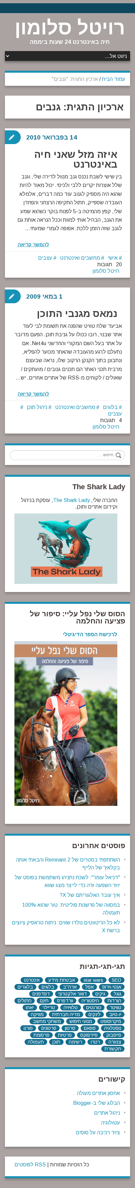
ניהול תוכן (37, 407)
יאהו (30, 1007)
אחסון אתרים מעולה (98, 1093)
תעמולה (36, 1042)
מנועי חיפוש (80, 1021)
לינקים (94, 1014)
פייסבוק (113, 1035)
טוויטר (115, 1007)
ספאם (90, 1028)
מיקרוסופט (111, 1021)
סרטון (70, 1028)
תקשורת (113, 1048)
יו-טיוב (115, 1014)
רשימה (75, 1042)
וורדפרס (65, 1000)
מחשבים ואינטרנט (80, 258)
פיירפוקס (89, 1035)
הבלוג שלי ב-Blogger (96, 1103)
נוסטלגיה (112, 1028)
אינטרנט (32, 980)
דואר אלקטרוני (72, 993)
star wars (93, 980)
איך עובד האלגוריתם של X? (90, 895)
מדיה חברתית (66, 1014)
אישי (113, 258)
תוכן (56, 1042)
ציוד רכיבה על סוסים (98, 1132)
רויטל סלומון (70, 28)
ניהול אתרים (107, 1113)
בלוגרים (25, 987)
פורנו (28, 1028)
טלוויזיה (71, 1007)
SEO (116, 980)
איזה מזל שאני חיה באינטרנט (75, 159)
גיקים (100, 993)
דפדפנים (41, 993)
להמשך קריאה (33, 244)
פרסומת (41, 1035)
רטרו (95, 1042)
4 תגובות (111, 420)
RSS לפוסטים (30, 1164)
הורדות (114, 1000)
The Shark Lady (71, 500)
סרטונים (48, 1028)
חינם (44, 1000)
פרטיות (65, 1035)
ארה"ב (70, 987)
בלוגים (110, 407)
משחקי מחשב (47, 1021)
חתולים (24, 1000)
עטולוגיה (110, 1122)
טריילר (48, 1007)
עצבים (45, 258)
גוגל (117, 993)
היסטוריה (90, 1000)
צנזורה (114, 1042)
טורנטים (93, 1007)
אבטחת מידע (61, 980)
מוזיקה (37, 1014)
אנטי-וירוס (111, 987)
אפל (89, 987)
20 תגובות (109, 264)
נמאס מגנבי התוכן (77, 313)
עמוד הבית (113, 79)
